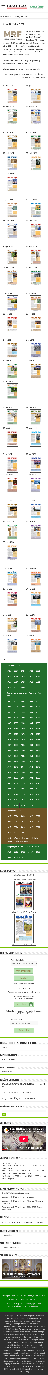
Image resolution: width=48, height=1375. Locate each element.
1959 (31, 750)
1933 (38, 778)
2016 (38, 676)
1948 (38, 761)
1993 (38, 712)
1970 (23, 739)
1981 (16, 729)
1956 (16, 756)
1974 (31, 734)
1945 (23, 767)
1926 (16, 789)
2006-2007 (18, 857)
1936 (16, 778)
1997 (9, 712)
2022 (31, 671)
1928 (38, 783)
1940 (23, 772)
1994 (31, 712)
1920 (23, 794)
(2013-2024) (17, 1092)
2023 (23, 671)
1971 (16, 739)
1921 (16, 794)
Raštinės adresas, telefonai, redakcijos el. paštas (22, 1222)
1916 (16, 800)
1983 (38, 723)
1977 (9, 734)
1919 (31, 794)
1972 (9, 739)
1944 (31, 767)
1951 (16, 761)
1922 (9, 794)
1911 (16, 805)
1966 (16, 745)
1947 (9, 767)
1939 (31, 772)
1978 (38, 729)
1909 (30, 805)
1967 (9, 745)
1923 (38, 789)
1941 (16, 772)
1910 (23, 805)
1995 (23, 712)
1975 (23, 734)
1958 (38, 750)
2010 (9, 687)
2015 (9, 682)
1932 (9, 783)
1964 (31, 745)
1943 (38, 767)
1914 (31, 800)
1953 (38, 756)
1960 (23, 750)
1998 (38, 707)
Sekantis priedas (29, 74)
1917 (9, 800)
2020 (9, 676)
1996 (16, 712)
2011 (38, 682)
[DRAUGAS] (24, 6)
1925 (23, 789)
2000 (23, 707)
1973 (38, 734)
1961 (16, 750)
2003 (38, 701)
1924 (31, 789)
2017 (31, 676)
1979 (31, 729)
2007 (9, 701)
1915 (23, 800)
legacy (11, 1178)
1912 (9, 805)
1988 (38, 718)
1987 (9, 723)
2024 (16, 671)
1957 (9, 756)
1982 (9, 729)
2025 (9, 671)
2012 (31, 682)
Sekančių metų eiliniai (36, 77)
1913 (38, 800)
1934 (31, 778)
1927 (9, 789)
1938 (38, 772)
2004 (31, 701)
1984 (31, 723)
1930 (23, 783)
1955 (23, 756)
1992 (9, 718)
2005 (23, 701)
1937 (9, 778)
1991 (16, 718)
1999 (31, 707)
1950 (23, 761)
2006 (16, 701)
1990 (23, 718)
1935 (23, 778)
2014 (16, 682)
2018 (23, 676)
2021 (38, 671)
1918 (38, 794)
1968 (38, 739)
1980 (23, 729)
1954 (31, 756)
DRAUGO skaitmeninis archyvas (15, 1193)
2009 (16, 687)
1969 (31, 739)
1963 (38, 745)
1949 (31, 761)
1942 (9, 772)
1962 (9, 750)
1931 (16, 783)
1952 (9, 761)
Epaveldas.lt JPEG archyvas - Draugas (18, 1197)
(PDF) (24, 875)
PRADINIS (6, 17)
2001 (16, 707)
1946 (16, 767)
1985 (23, 723)
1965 (23, 745)
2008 (23, 687)
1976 (16, 734)
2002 (9, 707)
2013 (23, 682)
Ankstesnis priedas (12, 74)
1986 (16, 723)
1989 (31, 718)
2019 (16, 676)
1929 (31, 783)
